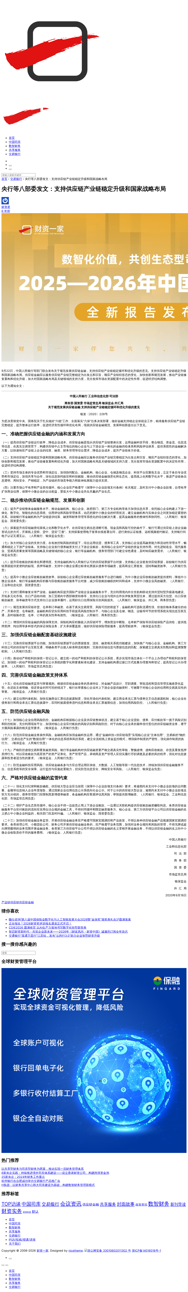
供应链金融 (26, 902)
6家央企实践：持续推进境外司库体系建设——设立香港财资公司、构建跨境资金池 (55, 1173)
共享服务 (15, 150)
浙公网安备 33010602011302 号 (109, 1250)
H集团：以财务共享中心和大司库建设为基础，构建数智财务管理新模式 (48, 1185)
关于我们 (15, 1243)
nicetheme (75, 1250)
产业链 (5, 902)
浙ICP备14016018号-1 (146, 1250)
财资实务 (11, 1211)
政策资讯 (141, 1204)
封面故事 (126, 1204)
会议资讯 (71, 1203)
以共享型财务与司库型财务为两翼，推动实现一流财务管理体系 (42, 1169)
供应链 (14, 902)
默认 (35, 1211)
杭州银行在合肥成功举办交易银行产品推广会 (30, 1181)
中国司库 (15, 142)
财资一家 (42, 1250)
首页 (12, 138)
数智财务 (15, 146)
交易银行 (15, 154)
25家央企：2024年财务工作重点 (23, 1177)
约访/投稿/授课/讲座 (22, 1239)
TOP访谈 (11, 1204)
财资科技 (27, 1212)
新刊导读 (178, 1204)
